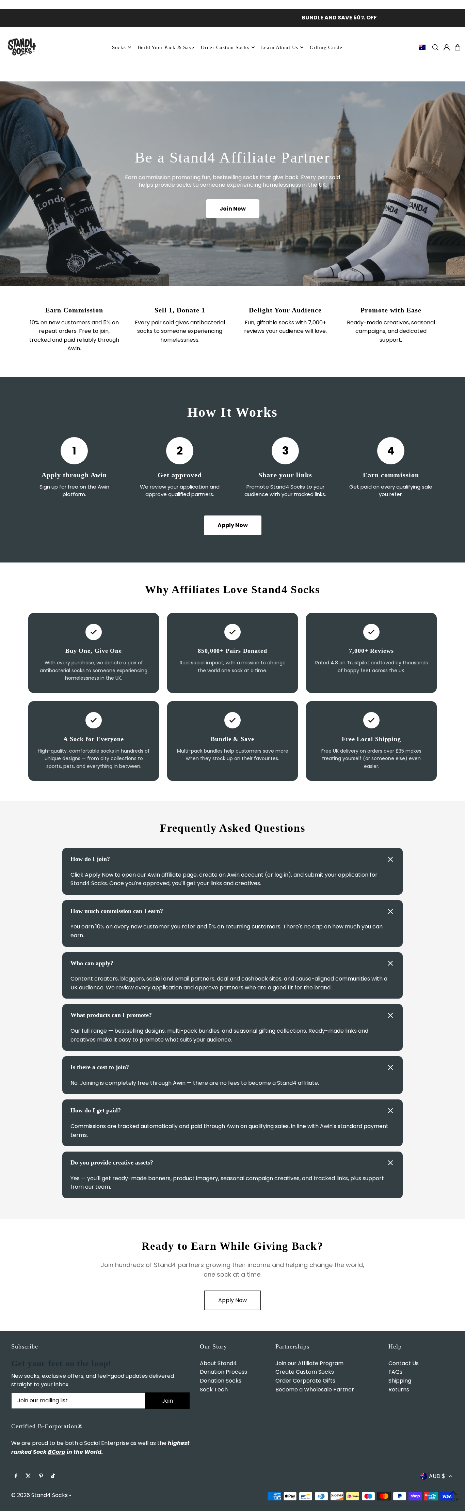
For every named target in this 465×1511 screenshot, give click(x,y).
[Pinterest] (41, 1476)
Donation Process (223, 1372)
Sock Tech (214, 1389)
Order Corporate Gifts (305, 1381)
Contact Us (403, 1363)
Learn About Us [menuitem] (280, 47)
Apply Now (233, 525)
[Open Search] (435, 47)
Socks (119, 47)
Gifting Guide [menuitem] (326, 47)
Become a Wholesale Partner (314, 1389)
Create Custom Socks (304, 1372)
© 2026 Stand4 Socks (39, 1495)
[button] (232, 859)
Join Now (233, 209)
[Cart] (457, 47)
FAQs (395, 1372)
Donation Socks (220, 1381)
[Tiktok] (53, 1476)
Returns (398, 1389)
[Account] (447, 47)
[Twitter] (28, 1476)
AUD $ (437, 1476)
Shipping (399, 1381)
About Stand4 (218, 1363)
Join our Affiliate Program (309, 1363)
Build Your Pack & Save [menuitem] (166, 47)
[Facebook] (16, 1476)
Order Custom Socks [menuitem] (225, 47)
